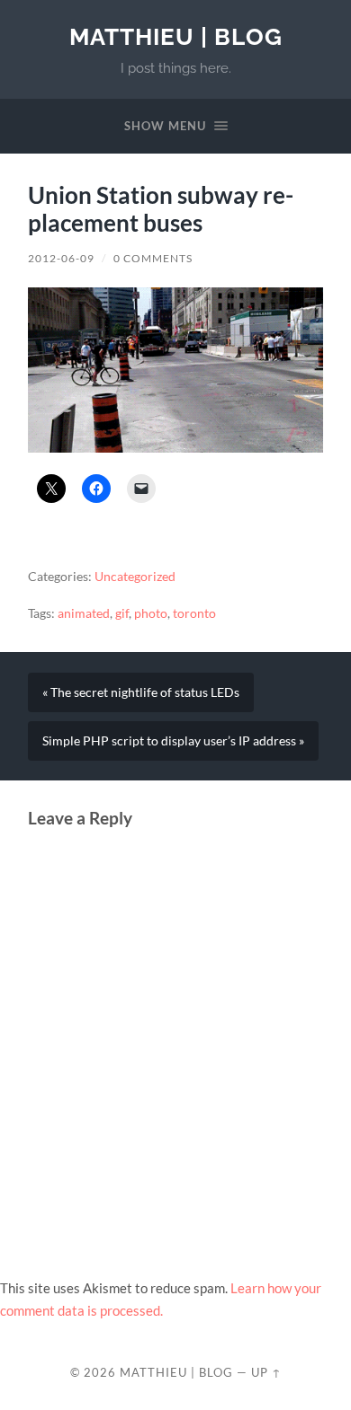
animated (84, 613)
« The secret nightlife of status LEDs (140, 692)
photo (150, 613)
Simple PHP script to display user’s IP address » (173, 741)
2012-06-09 (61, 258)
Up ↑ (266, 1372)
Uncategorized (135, 576)
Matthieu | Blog (176, 36)
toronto (194, 613)
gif (122, 613)
